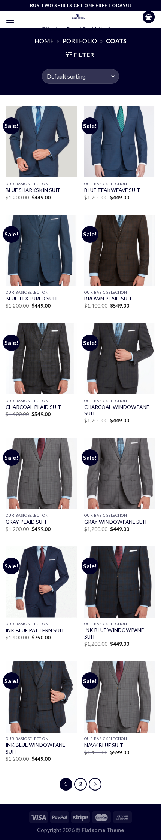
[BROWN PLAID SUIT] (119, 250)
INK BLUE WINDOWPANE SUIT (114, 633)
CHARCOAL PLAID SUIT (33, 407)
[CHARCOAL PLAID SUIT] (41, 358)
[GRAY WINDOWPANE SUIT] (119, 473)
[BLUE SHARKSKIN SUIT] (41, 141)
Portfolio (80, 40)
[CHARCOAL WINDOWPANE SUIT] (119, 358)
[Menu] (10, 20)
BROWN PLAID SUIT (108, 299)
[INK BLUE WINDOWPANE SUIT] (119, 581)
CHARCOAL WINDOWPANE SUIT (116, 410)
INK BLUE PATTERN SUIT (35, 630)
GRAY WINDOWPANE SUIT (116, 522)
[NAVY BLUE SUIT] (119, 696)
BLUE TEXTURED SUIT (32, 299)
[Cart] (149, 17)
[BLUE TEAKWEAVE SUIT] (119, 141)
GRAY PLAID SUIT (27, 522)
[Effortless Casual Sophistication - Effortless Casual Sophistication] (78, 16)
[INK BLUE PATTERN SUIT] (41, 581)
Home (44, 40)
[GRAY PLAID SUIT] (41, 473)
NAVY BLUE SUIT (104, 745)
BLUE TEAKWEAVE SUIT (112, 190)
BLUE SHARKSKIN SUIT (33, 190)
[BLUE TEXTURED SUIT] (41, 250)
